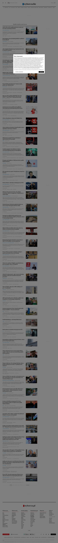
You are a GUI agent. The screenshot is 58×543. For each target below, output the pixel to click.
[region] (29, 63)
